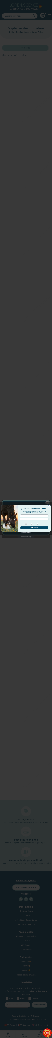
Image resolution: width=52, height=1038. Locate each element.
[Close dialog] (49, 506)
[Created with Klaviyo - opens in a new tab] (26, 532)
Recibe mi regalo (34, 527)
